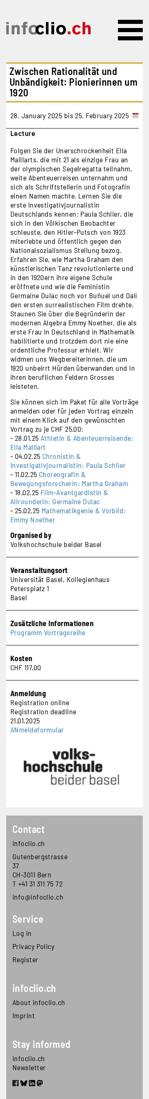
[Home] (48, 28)
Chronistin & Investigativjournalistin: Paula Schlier (68, 460)
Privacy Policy (33, 946)
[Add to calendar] (135, 115)
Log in (22, 933)
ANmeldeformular (37, 729)
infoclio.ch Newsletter (29, 1063)
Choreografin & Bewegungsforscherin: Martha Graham (69, 479)
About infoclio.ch (38, 1002)
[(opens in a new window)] (15, 1084)
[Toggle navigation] (130, 30)
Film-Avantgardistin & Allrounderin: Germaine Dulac (59, 497)
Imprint (23, 1015)
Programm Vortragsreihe (48, 632)
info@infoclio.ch (37, 896)
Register (25, 959)
